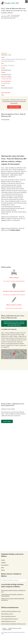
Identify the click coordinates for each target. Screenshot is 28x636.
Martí (2, 567)
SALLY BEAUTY (5, 565)
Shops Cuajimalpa (8, 616)
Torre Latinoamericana (9, 619)
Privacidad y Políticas (6, 629)
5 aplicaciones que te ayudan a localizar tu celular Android (12, 595)
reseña (3, 220)
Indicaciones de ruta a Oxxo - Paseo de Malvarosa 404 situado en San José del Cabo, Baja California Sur (14, 323)
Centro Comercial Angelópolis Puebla (13, 624)
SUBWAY (3, 562)
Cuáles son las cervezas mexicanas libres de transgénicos (12, 599)
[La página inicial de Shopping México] (14, 3)
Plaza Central (7, 614)
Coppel (3, 560)
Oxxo (2, 95)
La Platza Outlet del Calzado (11, 611)
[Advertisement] (14, 36)
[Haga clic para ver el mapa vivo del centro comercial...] (14, 354)
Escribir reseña (7, 421)
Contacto (4, 628)
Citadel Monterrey (8, 621)
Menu (26, 1)
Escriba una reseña (14, 107)
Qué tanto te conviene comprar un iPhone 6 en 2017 (13, 591)
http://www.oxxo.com (7, 88)
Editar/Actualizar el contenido (15, 628)
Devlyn (3, 570)
